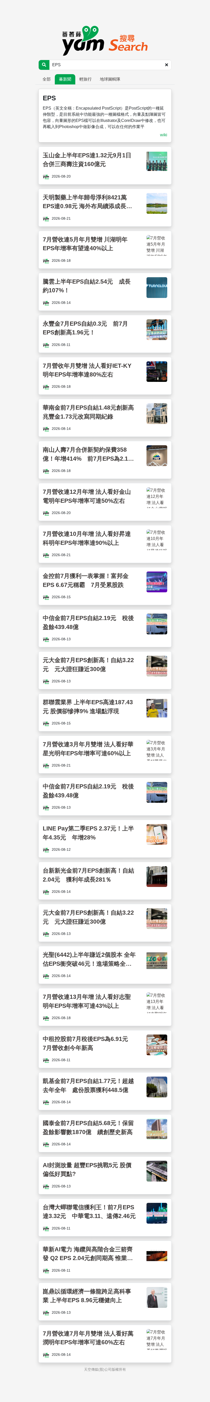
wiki (163, 135)
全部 (47, 79)
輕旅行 (85, 79)
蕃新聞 (65, 79)
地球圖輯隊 (110, 79)
